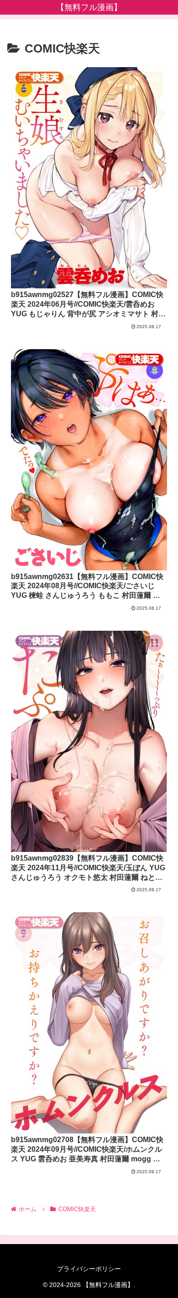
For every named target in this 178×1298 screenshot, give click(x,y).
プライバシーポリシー (89, 1268)
